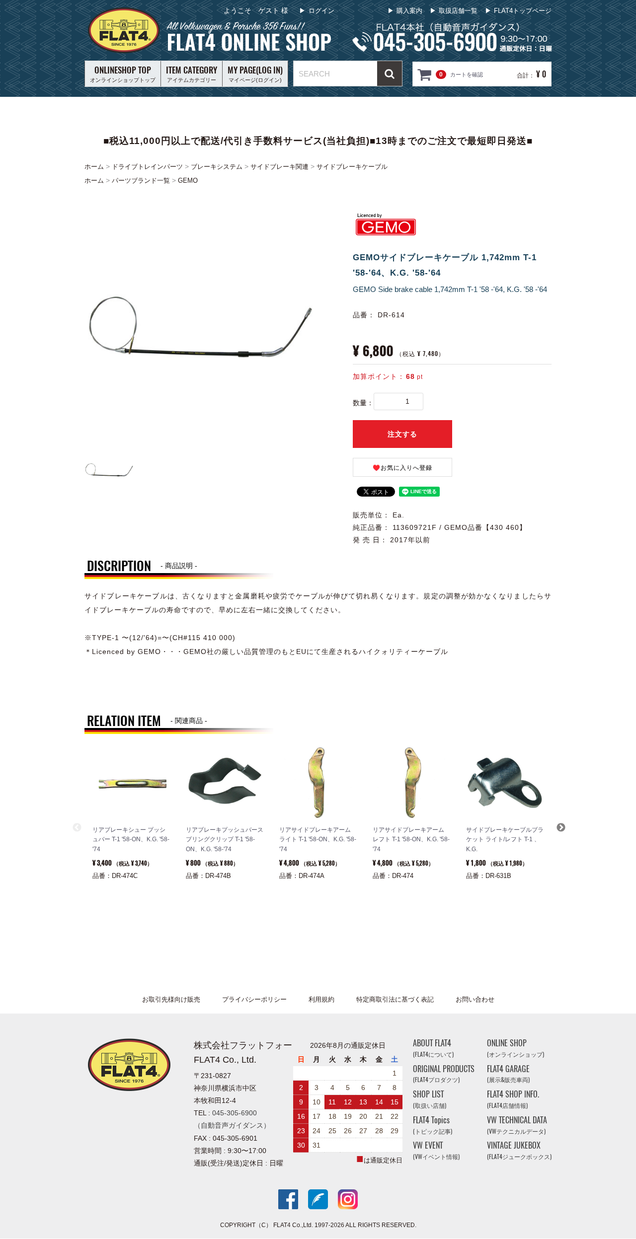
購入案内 (409, 10)
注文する (402, 434)
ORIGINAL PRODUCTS (444, 1074)
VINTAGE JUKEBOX (519, 1151)
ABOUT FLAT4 (433, 1048)
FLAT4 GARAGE (508, 1074)
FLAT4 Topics (432, 1125)
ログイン (321, 10)
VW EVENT (436, 1151)
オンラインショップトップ (123, 73)
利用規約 (321, 999)
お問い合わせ (475, 999)
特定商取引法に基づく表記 (395, 999)
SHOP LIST (429, 1100)
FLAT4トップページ (523, 10)
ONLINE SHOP (515, 1048)
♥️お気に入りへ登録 (402, 467)
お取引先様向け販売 (171, 999)
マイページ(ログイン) (255, 73)
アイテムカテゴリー (191, 73)
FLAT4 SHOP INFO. (513, 1100)
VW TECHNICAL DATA (517, 1125)
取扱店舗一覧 (458, 10)
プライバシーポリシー (254, 999)
